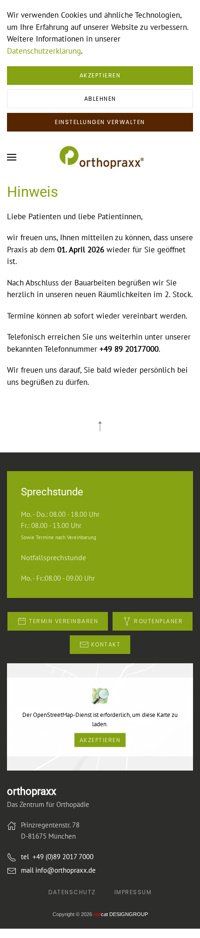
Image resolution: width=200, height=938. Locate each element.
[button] (11, 157)
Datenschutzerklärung (44, 51)
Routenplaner (158, 621)
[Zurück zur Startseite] (100, 157)
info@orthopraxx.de (65, 870)
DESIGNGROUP (120, 914)
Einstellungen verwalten (100, 122)
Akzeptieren (100, 75)
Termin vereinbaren (63, 621)
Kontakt (106, 644)
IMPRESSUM (133, 892)
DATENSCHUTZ (72, 892)
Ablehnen (100, 99)
